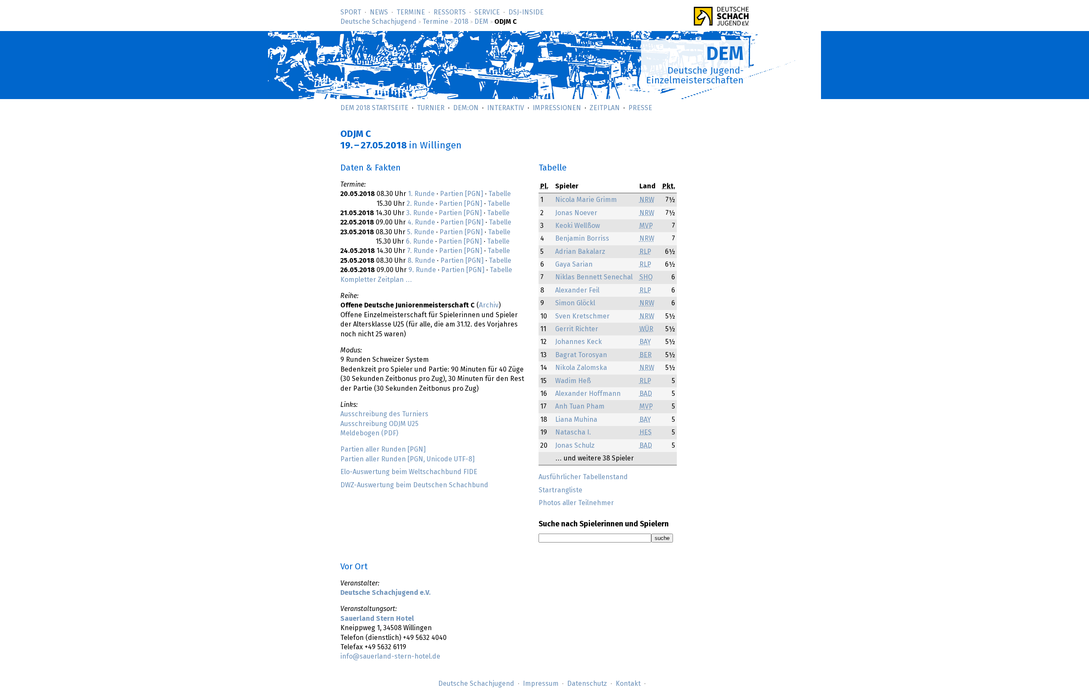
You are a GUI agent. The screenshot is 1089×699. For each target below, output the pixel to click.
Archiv (489, 305)
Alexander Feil (577, 290)
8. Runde (421, 260)
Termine (410, 12)
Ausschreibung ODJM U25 (379, 424)
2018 (461, 21)
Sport (350, 12)
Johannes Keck (578, 341)
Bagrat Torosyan (581, 355)
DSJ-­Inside (526, 12)
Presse (640, 108)
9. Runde (422, 270)
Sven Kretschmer (582, 316)
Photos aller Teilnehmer (576, 503)
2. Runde (420, 203)
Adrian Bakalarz (580, 251)
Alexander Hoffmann (588, 393)
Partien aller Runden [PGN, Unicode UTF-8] (407, 459)
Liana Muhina (576, 419)
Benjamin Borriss (582, 238)
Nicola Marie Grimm (586, 199)
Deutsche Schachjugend (378, 21)
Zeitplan (605, 108)
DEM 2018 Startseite (374, 108)
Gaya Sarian (574, 264)
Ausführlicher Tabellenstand (583, 477)
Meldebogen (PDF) (369, 433)
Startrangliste (560, 490)
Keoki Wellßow (577, 225)
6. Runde (419, 241)
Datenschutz (587, 683)
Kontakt (628, 683)
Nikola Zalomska (581, 367)
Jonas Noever (576, 213)
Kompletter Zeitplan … (376, 279)
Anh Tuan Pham (579, 406)
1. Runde (421, 193)
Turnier (431, 108)
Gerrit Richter (576, 329)
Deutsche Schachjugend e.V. (385, 592)
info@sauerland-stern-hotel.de (390, 656)
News (379, 12)
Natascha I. (573, 432)
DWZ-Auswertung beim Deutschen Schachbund (414, 485)
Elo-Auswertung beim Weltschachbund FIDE (408, 472)
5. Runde (420, 232)
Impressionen (557, 108)
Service (487, 12)
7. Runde (420, 250)
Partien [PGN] (461, 193)
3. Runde (419, 213)
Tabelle (499, 193)
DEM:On (466, 108)
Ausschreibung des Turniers (384, 414)
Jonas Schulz (575, 445)
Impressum (541, 683)
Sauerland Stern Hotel (377, 618)
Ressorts (449, 12)
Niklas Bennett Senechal (594, 277)
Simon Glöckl (575, 303)
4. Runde (421, 222)
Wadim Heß (573, 381)
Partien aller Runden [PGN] (383, 449)
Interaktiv (505, 108)
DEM (481, 21)
